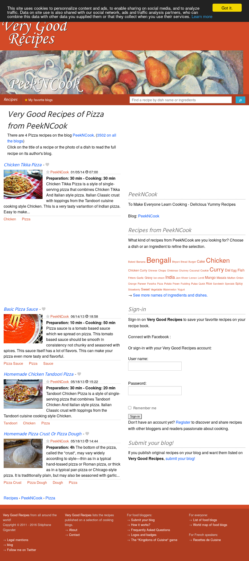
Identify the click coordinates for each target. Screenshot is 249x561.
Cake (201, 261)
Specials (229, 283)
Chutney (183, 270)
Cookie (204, 270)
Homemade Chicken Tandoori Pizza (38, 374)
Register (183, 422)
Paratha (151, 283)
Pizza (26, 218)
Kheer (184, 278)
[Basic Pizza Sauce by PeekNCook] (23, 328)
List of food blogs (205, 519)
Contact (74, 534)
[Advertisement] (62, 267)
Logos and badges (143, 534)
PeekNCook (83, 135)
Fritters (132, 278)
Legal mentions (17, 539)
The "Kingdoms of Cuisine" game (154, 539)
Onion (239, 278)
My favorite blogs (40, 99)
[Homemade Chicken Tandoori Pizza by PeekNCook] (23, 393)
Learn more (202, 16)
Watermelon (170, 289)
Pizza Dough (37, 482)
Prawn (176, 283)
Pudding (185, 283)
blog (10, 544)
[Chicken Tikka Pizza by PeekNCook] (23, 184)
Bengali (158, 259)
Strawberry (134, 289)
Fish (241, 269)
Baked (131, 261)
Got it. (227, 8)
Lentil (201, 278)
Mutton (231, 278)
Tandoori (10, 422)
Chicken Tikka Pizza (22, 165)
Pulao (194, 283)
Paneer (142, 283)
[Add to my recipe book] (47, 165)
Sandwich (218, 283)
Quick (202, 283)
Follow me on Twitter (21, 549)
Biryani (176, 261)
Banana (140, 261)
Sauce (48, 363)
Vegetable (156, 289)
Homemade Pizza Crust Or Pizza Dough (42, 434)
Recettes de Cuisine (207, 539)
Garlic (140, 278)
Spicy (239, 283)
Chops (162, 270)
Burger (192, 261)
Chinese (152, 270)
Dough (58, 482)
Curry (217, 269)
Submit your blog (143, 519)
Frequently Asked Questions (150, 529)
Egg (234, 270)
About (73, 529)
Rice (209, 283)
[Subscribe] (47, 171)
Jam (178, 278)
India (170, 277)
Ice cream (158, 278)
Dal (227, 269)
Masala (221, 277)
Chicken (10, 218)
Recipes (10, 99)
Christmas (172, 270)
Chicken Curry (137, 270)
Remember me (144, 407)
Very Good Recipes (16, 515)
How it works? (140, 524)
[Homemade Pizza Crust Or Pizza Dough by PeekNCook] (23, 453)
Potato (168, 283)
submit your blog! (180, 458)
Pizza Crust (12, 482)
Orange (132, 283)
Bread (184, 261)
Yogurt (181, 289)
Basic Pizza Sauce (21, 309)
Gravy (148, 277)
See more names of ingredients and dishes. (170, 295)
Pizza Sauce (13, 363)
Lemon (193, 278)
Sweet (145, 289)
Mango (210, 277)
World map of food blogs (210, 524)
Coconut (194, 270)
